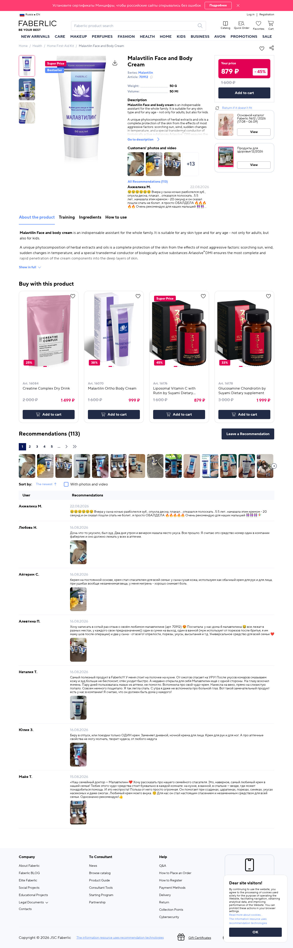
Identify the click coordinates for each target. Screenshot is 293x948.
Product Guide (99, 880)
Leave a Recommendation (247, 434)
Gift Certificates (199, 938)
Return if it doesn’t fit (237, 108)
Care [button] (60, 36)
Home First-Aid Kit (60, 46)
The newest (44, 484)
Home (23, 46)
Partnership (97, 902)
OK (255, 932)
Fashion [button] (126, 36)
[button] (146, 5)
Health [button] (147, 36)
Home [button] (166, 36)
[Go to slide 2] (48, 366)
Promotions (244, 36)
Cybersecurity (169, 917)
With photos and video (89, 484)
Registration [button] (266, 14)
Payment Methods (172, 888)
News (93, 866)
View (254, 132)
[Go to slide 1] (45, 366)
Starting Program (101, 895)
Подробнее (218, 5)
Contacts (25, 909)
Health (37, 46)
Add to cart (244, 93)
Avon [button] (219, 36)
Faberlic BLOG (29, 873)
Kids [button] (181, 36)
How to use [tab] (116, 217)
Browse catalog (100, 873)
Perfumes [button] (102, 36)
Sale (267, 36)
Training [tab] (67, 217)
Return (164, 902)
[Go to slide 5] (184, 366)
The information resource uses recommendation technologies (120, 938)
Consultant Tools (101, 888)
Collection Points (171, 910)
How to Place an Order (175, 873)
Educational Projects (33, 895)
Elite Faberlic (28, 880)
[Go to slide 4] (182, 366)
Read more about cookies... (246, 915)
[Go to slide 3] (180, 366)
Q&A (162, 866)
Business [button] (200, 36)
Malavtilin (145, 73)
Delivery (165, 895)
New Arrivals (35, 36)
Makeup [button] (78, 36)
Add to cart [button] (51, 414)
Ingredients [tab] (90, 217)
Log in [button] (251, 14)
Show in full (27, 267)
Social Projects (29, 888)
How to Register (170, 880)
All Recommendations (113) (148, 182)
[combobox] (134, 25)
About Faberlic (29, 866)
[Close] (238, 5)
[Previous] (274, 466)
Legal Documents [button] (31, 902)
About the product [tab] (37, 217)
